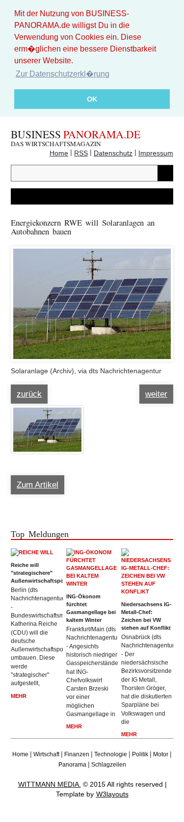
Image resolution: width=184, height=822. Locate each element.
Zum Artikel (37, 484)
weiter (156, 394)
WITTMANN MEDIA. (49, 784)
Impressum (155, 153)
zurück (29, 394)
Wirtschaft (46, 754)
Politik (140, 754)
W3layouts (112, 794)
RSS (81, 153)
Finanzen (76, 754)
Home (59, 153)
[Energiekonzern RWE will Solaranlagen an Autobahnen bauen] (92, 299)
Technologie (110, 754)
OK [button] (92, 99)
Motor (160, 754)
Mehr (18, 696)
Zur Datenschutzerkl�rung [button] (62, 74)
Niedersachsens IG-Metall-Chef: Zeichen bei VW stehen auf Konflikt (146, 616)
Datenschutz (113, 153)
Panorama (72, 764)
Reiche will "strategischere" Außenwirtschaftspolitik (37, 573)
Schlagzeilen (108, 764)
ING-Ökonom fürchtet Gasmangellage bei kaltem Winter (91, 608)
